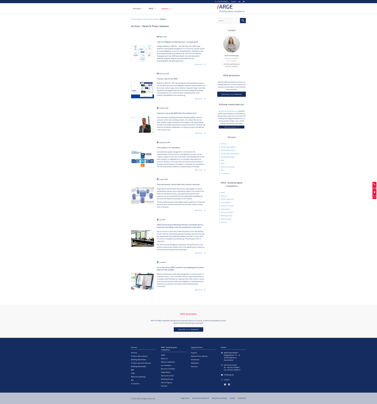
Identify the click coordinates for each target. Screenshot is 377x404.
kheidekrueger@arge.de (232, 64)
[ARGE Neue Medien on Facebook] (225, 384)
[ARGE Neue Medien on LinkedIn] (229, 384)
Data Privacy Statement (200, 398)
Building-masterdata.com (229, 111)
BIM (222, 160)
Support (164, 8)
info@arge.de (229, 375)
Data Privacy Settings (219, 398)
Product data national (228, 147)
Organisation (225, 209)
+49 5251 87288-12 (231, 66)
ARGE (151, 8)
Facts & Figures (226, 219)
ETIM (223, 163)
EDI (222, 170)
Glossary (194, 366)
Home (133, 19)
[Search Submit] (242, 20)
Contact (233, 1)
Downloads (195, 360)
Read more (199, 64)
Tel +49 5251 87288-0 (231, 367)
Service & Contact (227, 212)
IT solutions (225, 173)
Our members (226, 202)
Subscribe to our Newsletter (231, 94)
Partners (224, 222)
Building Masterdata (228, 150)
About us (224, 196)
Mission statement (227, 199)
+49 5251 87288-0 (222, 1)
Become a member (227, 206)
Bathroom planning (227, 167)
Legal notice (185, 398)
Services (137, 8)
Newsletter (195, 363)
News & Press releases (151, 19)
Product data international (230, 154)
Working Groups (226, 216)
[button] (142, 8)
